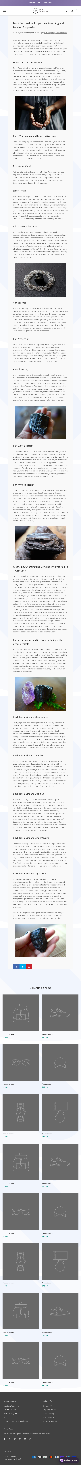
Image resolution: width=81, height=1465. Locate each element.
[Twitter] (9, 1438)
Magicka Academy (11, 1406)
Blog (5, 1417)
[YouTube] (25, 1438)
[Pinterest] (20, 1438)
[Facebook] (4, 1438)
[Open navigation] (4, 11)
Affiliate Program (10, 1413)
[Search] (72, 11)
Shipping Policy (49, 1410)
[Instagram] (15, 1438)
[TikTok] (30, 1438)
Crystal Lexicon (10, 1410)
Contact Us (47, 1406)
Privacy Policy (48, 1417)
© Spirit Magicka (10, 1456)
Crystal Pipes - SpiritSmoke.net (16, 1421)
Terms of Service (50, 1421)
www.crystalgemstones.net (55, 33)
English (8, 1451)
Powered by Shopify (13, 1459)
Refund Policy (48, 1413)
